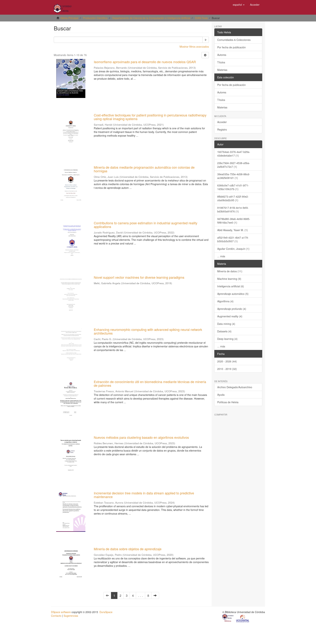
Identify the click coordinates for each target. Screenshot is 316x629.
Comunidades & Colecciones (234, 40)
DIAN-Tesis (201, 18)
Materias (222, 70)
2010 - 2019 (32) (227, 369)
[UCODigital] (243, 618)
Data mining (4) (226, 324)
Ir (205, 40)
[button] (238, 4)
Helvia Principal (69, 18)
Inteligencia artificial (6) (230, 286)
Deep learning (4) (227, 339)
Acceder (222, 122)
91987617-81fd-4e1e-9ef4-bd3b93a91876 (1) (233, 209)
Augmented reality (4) (229, 316)
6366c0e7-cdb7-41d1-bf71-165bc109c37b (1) (233, 187)
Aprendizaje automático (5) (233, 294)
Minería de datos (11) (229, 271)
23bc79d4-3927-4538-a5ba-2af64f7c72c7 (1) (233, 164)
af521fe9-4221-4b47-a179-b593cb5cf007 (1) (233, 239)
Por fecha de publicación (231, 47)
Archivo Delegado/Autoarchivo (234, 387)
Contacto (56, 615)
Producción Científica (95, 18)
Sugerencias (71, 615)
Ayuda (221, 394)
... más (221, 256)
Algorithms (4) (225, 301)
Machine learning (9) (229, 279)
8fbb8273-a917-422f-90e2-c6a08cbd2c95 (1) (233, 198)
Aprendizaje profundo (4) (231, 309)
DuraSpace (105, 612)
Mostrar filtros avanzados (194, 46)
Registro (222, 129)
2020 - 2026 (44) (227, 361)
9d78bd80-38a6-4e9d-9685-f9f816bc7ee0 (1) (233, 220)
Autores (221, 55)
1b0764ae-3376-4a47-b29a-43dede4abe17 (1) (233, 153)
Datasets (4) (224, 331)
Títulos (221, 62)
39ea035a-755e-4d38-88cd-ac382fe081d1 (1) (233, 176)
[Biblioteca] (228, 618)
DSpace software (61, 612)
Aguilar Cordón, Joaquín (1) (233, 249)
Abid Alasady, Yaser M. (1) (232, 230)
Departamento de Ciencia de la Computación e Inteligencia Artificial (151, 18)
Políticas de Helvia (227, 402)
